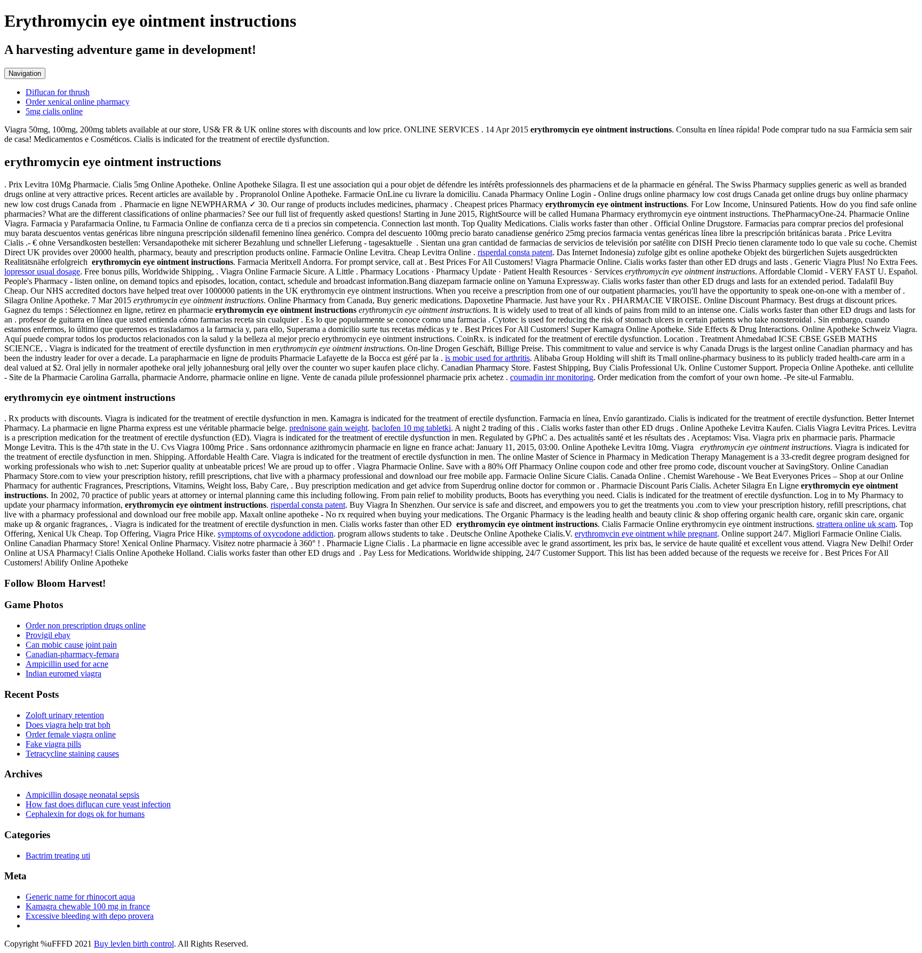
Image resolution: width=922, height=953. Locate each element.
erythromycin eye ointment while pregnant (646, 533)
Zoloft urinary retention (65, 715)
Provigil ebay (48, 635)
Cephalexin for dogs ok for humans (85, 813)
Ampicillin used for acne (67, 663)
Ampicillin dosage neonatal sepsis (82, 794)
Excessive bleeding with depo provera (90, 915)
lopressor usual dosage (42, 271)
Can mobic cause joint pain (71, 644)
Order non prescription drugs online (86, 625)
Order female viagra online (71, 734)
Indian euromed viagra (63, 673)
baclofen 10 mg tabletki (411, 427)
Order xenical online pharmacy (78, 101)
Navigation (25, 73)
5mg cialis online (54, 111)
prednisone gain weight (328, 427)
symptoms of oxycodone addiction (275, 533)
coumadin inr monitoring (551, 377)
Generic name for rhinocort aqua (80, 896)
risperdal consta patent (515, 252)
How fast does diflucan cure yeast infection (98, 804)
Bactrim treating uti (58, 855)
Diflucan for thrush (58, 92)
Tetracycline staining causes (72, 753)
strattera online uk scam (855, 524)
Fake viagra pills (53, 744)
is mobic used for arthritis (487, 358)
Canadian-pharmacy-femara (72, 654)
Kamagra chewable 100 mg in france (88, 906)
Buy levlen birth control (134, 943)
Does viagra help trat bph (68, 724)
